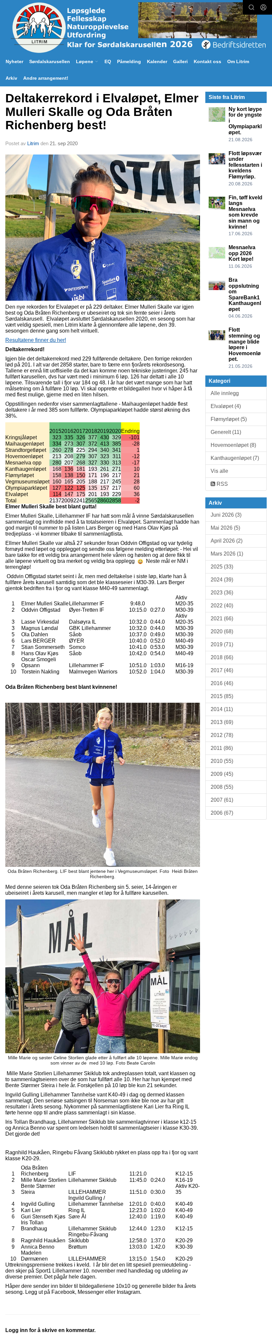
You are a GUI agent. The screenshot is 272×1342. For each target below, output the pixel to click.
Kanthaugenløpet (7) (235, 458)
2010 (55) (222, 761)
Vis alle (219, 471)
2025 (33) (222, 566)
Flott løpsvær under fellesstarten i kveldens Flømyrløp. (245, 165)
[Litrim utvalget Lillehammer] (136, 27)
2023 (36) (222, 592)
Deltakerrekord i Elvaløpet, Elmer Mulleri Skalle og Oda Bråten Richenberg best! (101, 111)
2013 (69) (222, 722)
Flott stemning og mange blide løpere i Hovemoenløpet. (245, 344)
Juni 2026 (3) (226, 515)
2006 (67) (222, 813)
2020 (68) (222, 631)
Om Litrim (238, 61)
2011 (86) (222, 748)
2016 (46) (222, 683)
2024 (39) (222, 579)
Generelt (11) (226, 432)
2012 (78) (222, 735)
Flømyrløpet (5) (229, 419)
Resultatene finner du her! (35, 340)
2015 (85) (222, 696)
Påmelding (129, 61)
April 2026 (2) (226, 541)
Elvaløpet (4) (226, 406)
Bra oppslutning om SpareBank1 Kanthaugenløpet (245, 294)
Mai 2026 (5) (225, 528)
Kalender (157, 61)
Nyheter (14, 61)
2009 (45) (222, 774)
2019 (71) (222, 644)
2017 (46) (222, 670)
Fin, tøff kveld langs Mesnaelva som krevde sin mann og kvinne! (245, 212)
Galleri (180, 61)
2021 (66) (222, 618)
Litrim (33, 143)
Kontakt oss (207, 61)
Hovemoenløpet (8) (233, 445)
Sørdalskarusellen (49, 61)
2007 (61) (222, 800)
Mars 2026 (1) (227, 554)
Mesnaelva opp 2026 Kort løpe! (242, 253)
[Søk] (251, 7)
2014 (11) (222, 709)
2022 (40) (222, 605)
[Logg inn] (263, 7)
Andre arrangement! (45, 78)
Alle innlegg (225, 393)
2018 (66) (222, 657)
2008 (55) (222, 787)
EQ (107, 61)
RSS (221, 484)
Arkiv (11, 78)
